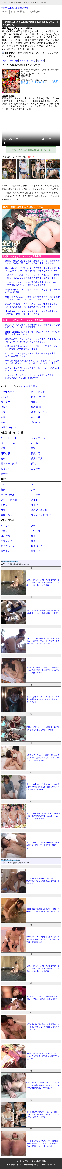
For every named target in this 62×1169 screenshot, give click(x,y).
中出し (32, 61)
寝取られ (5, 407)
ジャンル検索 (18, 11)
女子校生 (35, 505)
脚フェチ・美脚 (9, 463)
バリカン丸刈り (9, 427)
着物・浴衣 (6, 515)
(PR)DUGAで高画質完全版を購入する (31, 149)
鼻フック (35, 551)
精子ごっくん (8, 546)
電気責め (5, 551)
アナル (34, 525)
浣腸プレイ (6, 541)
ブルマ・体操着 (9, 499)
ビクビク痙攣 (7, 61)
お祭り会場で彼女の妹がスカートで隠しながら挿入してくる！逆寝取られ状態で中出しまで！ (42, 1056)
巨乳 (33, 448)
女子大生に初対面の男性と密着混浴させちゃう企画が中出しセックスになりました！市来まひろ (42, 1026)
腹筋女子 (5, 474)
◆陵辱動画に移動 (14, 1165)
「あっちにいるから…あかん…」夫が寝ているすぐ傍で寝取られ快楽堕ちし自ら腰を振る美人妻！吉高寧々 (42, 670)
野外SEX (35, 422)
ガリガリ (35, 468)
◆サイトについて (48, 1165)
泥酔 (3, 412)
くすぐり (5, 525)
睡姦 (33, 541)
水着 (3, 510)
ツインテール (38, 438)
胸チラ (4, 489)
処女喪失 (5, 402)
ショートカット (9, 438)
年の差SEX (36, 407)
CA (2, 484)
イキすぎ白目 (8, 392)
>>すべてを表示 (29, 386)
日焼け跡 (35, 453)
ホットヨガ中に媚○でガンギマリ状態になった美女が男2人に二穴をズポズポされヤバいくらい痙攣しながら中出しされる (43, 1143)
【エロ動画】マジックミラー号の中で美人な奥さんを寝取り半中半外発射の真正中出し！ (42, 845)
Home (5, 11)
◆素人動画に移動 (31, 1165)
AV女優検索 (34, 11)
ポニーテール (8, 443)
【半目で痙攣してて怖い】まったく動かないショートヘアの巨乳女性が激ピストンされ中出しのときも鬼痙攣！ (42, 1114)
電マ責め (40, 61)
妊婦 (3, 448)
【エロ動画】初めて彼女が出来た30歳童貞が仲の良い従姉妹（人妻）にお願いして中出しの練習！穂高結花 (42, 786)
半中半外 (35, 530)
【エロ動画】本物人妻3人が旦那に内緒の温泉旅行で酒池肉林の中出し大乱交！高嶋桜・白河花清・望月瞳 (43, 816)
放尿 (33, 536)
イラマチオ (24, 61)
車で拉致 (35, 417)
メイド (34, 499)
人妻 (16, 61)
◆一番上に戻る (22, 1161)
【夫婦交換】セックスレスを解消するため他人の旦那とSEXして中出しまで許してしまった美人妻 (42, 699)
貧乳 (33, 463)
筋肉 (3, 458)
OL (32, 484)
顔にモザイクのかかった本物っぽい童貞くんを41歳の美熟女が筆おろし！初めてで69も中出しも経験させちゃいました (42, 757)
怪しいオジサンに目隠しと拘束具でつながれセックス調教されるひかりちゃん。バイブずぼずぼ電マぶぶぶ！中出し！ (42, 1085)
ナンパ (4, 397)
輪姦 (3, 422)
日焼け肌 (5, 453)
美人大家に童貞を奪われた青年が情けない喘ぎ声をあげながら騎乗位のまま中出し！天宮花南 (42, 881)
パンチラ (35, 494)
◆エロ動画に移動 (39, 1161)
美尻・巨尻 (37, 458)
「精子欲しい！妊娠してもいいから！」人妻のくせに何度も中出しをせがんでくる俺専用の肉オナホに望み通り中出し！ (42, 641)
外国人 (34, 402)
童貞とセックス (39, 412)
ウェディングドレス (41, 515)
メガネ (4, 505)
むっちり (5, 468)
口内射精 (5, 536)
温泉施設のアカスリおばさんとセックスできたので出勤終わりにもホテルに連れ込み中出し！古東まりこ (42, 939)
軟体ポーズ (37, 546)
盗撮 (3, 417)
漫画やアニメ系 (39, 510)
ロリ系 (34, 443)
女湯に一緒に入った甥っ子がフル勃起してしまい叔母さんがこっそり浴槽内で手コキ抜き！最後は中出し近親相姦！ (42, 582)
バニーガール (8, 494)
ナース (34, 489)
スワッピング (38, 392)
